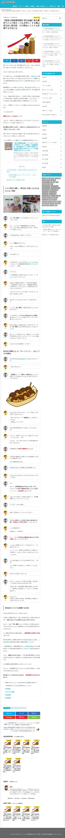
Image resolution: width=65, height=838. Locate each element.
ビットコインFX (52, 191)
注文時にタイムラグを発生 (30, 262)
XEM (52, 184)
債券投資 (54, 199)
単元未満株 (44, 201)
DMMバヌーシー (45, 182)
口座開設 (50, 201)
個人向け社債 (45, 199)
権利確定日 (22, 359)
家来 (11, 787)
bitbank (44, 180)
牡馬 (59, 203)
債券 (50, 199)
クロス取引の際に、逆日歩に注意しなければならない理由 (22, 170)
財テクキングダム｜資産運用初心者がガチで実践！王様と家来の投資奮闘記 (35, 834)
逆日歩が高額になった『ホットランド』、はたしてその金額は (23, 175)
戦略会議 (15, 6)
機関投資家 (29, 646)
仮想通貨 (32, 6)
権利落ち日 (34, 76)
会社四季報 (49, 197)
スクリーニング (45, 189)
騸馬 (56, 205)
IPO (54, 182)
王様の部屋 (45, 150)
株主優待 (18, 708)
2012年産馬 (44, 178)
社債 (47, 205)
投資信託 (27, 6)
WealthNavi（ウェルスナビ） (50, 94)
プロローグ (20, 6)
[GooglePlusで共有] (29, 60)
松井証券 (44, 106)
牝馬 (56, 203)
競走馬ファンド (44, 6)
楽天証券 (44, 81)
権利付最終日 (28, 87)
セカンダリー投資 (54, 189)
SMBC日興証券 (46, 102)
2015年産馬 (57, 178)
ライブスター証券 (47, 98)
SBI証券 (44, 77)
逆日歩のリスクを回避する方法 (16, 180)
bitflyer (48, 180)
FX (51, 182)
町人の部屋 (45, 159)
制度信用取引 (28, 639)
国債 (54, 201)
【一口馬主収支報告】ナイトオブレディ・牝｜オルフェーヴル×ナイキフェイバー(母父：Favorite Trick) (51, 63)
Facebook (24, 798)
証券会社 (44, 146)
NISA (43, 184)
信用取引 (24, 708)
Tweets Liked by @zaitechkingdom (51, 215)
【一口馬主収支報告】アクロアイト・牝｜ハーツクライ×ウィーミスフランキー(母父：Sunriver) (51, 45)
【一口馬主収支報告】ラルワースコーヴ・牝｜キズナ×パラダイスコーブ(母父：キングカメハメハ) (51, 38)
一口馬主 (58, 195)
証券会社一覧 (52, 6)
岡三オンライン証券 (47, 89)
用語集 (58, 6)
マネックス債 (45, 193)
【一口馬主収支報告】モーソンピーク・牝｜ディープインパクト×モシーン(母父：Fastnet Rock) (51, 30)
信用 (17, 89)
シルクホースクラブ (55, 188)
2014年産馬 (51, 178)
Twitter (18, 798)
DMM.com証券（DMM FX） (49, 114)
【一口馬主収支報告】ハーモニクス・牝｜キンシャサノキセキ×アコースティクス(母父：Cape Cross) (51, 54)
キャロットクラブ (46, 186)
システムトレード (46, 188)
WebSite (11, 798)
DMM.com (53, 180)
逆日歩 (9, 111)
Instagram (32, 798)
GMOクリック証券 (47, 110)
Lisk (57, 182)
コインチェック (54, 186)
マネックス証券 (46, 85)
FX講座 (37, 6)
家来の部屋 (7, 708)
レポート (53, 195)
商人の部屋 (45, 163)
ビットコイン (45, 191)
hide (23, 166)
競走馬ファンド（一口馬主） (50, 142)
